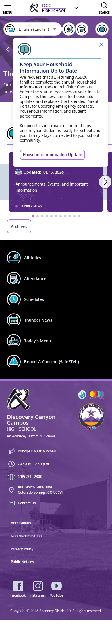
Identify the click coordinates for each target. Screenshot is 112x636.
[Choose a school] (76, 8)
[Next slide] (105, 182)
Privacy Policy (22, 549)
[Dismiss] (101, 45)
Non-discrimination (26, 536)
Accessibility (21, 523)
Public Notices (22, 562)
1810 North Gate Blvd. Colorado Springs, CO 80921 (40, 490)
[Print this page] (81, 29)
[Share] (68, 29)
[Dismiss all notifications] (102, 29)
